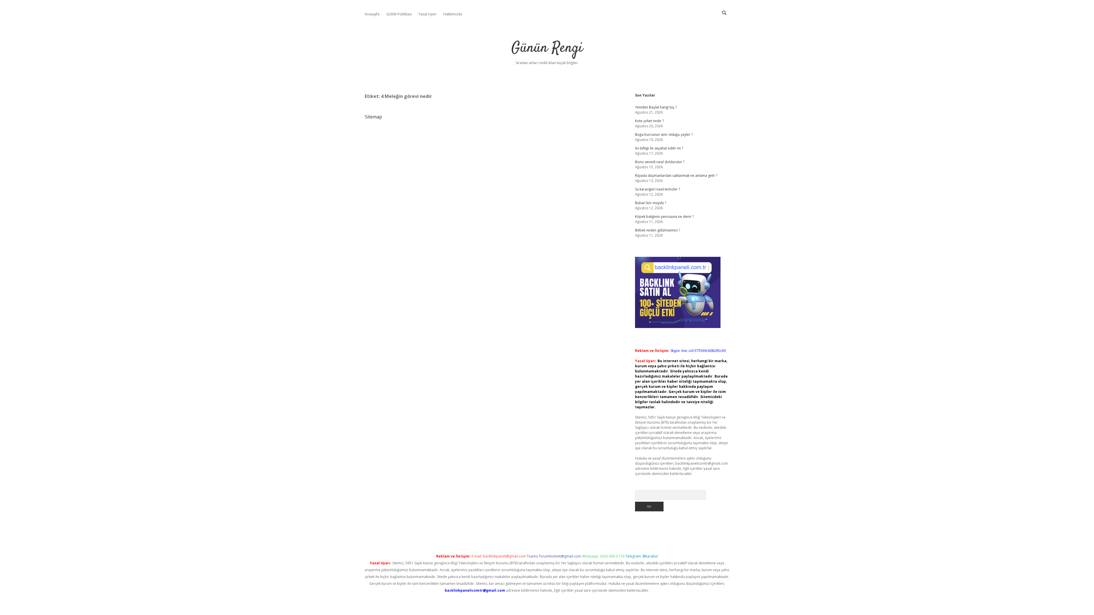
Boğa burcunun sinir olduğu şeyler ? (664, 134)
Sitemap (373, 117)
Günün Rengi (547, 48)
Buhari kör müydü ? (650, 202)
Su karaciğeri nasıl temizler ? (657, 189)
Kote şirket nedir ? (649, 120)
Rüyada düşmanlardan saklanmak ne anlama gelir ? (676, 175)
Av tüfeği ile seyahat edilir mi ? (659, 148)
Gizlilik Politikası (399, 14)
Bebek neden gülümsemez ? (657, 230)
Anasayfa (372, 14)
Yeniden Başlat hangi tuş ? (656, 107)
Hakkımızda (452, 14)
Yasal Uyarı (427, 14)
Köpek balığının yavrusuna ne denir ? (664, 216)
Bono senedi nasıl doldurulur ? (659, 161)
